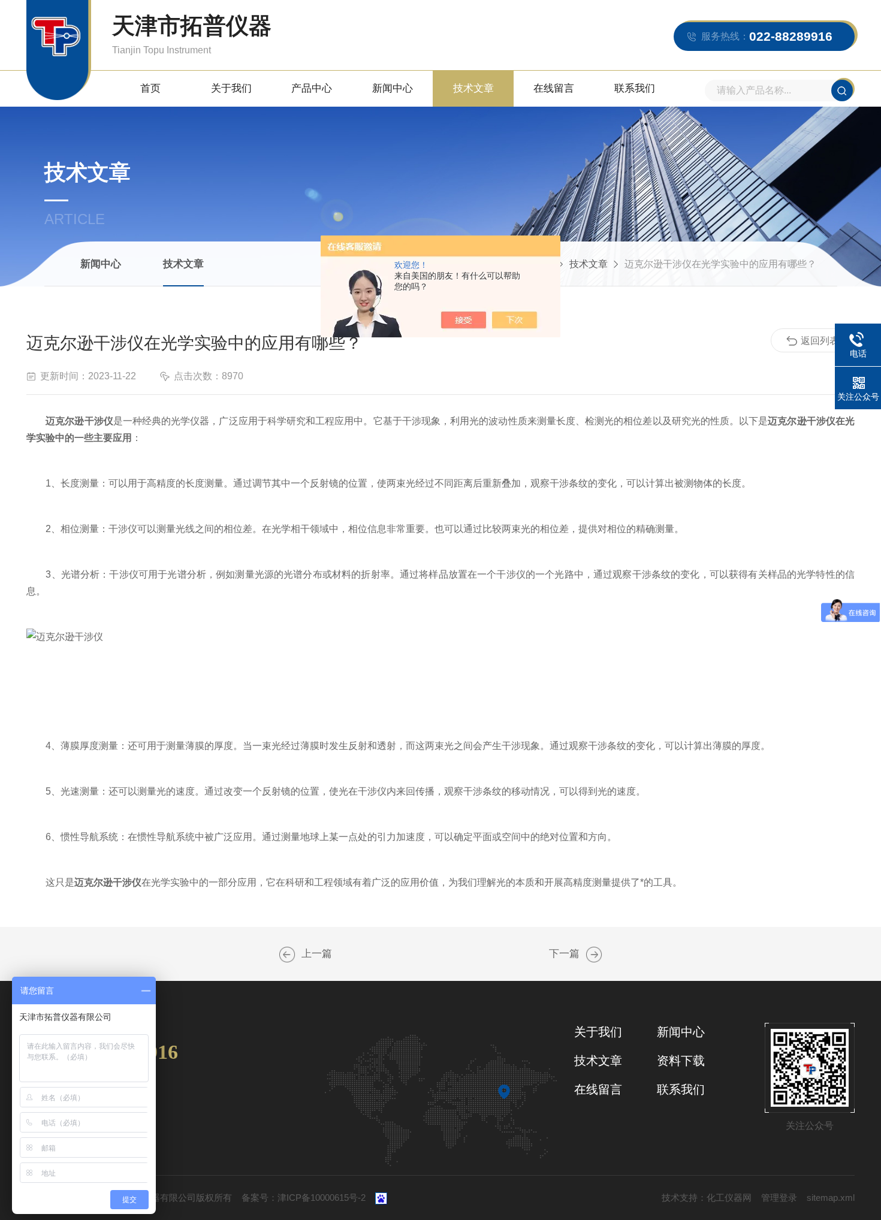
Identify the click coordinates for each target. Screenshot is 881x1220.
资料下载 (681, 1060)
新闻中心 (392, 88)
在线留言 (553, 88)
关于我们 (231, 88)
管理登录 (779, 1197)
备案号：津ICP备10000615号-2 (304, 1197)
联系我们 (634, 88)
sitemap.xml (831, 1197)
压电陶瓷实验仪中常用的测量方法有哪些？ (287, 954)
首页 (150, 88)
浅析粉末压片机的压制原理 (594, 954)
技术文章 (473, 88)
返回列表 (820, 341)
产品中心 (311, 88)
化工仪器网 (729, 1197)
